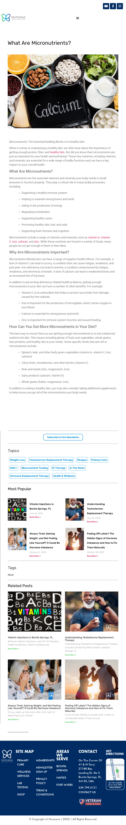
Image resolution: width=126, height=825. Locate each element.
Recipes (82, 459)
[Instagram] (120, 6)
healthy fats (57, 152)
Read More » (35, 517)
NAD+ (13, 467)
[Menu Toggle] (77, 18)
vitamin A (94, 237)
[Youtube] (106, 6)
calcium (23, 241)
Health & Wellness (64, 475)
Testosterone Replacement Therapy (51, 459)
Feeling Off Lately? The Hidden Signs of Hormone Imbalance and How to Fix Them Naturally (89, 708)
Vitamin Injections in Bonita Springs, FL (30, 637)
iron (14, 241)
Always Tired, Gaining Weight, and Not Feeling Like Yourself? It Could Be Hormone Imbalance (34, 707)
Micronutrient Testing (35, 467)
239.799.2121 (88, 787)
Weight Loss (17, 459)
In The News (77, 467)
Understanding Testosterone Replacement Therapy (100, 509)
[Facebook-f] (113, 6)
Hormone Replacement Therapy (29, 475)
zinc (36, 241)
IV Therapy (58, 467)
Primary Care (99, 459)
